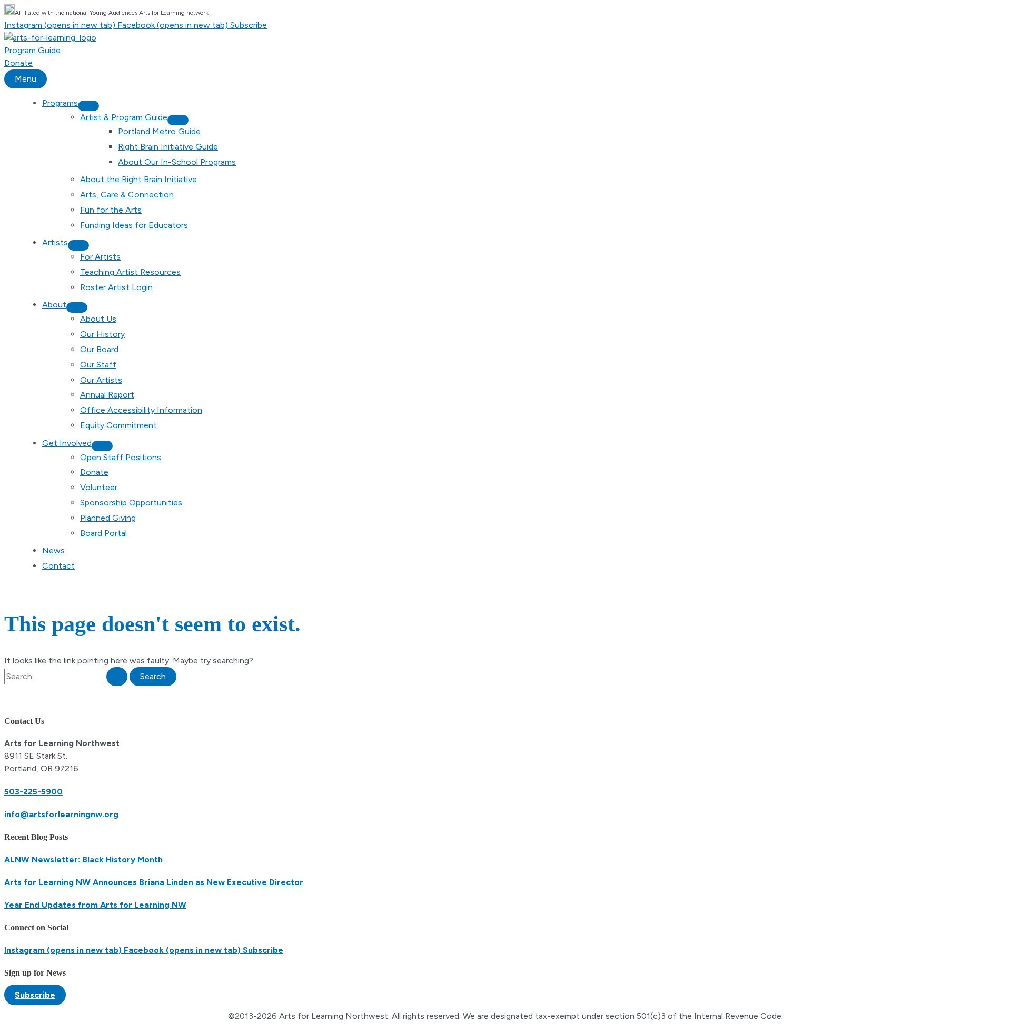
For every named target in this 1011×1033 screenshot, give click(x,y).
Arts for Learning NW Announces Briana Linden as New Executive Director (153, 882)
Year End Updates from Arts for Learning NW (95, 905)
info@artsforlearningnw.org (61, 814)
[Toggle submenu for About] (76, 307)
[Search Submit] (116, 676)
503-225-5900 (33, 792)
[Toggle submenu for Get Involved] (102, 446)
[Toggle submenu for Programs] (88, 106)
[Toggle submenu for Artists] (78, 245)
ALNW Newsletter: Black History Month (83, 860)
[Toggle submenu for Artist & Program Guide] (178, 120)
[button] (35, 995)
